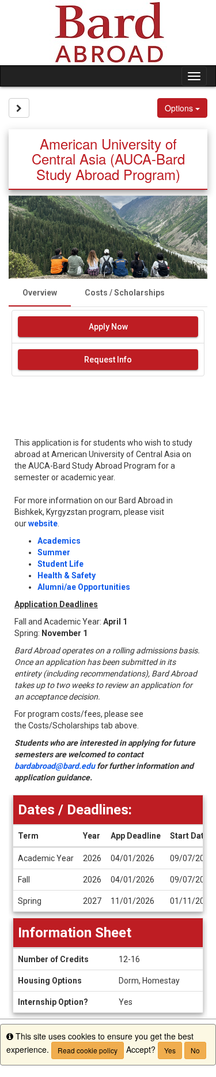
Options (180, 108)
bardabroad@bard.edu (54, 766)
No (195, 1050)
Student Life (60, 564)
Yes (170, 1050)
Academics (59, 540)
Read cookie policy (88, 1050)
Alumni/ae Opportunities (83, 587)
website (43, 523)
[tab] (40, 292)
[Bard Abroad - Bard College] (108, 32)
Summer (53, 552)
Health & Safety (66, 575)
